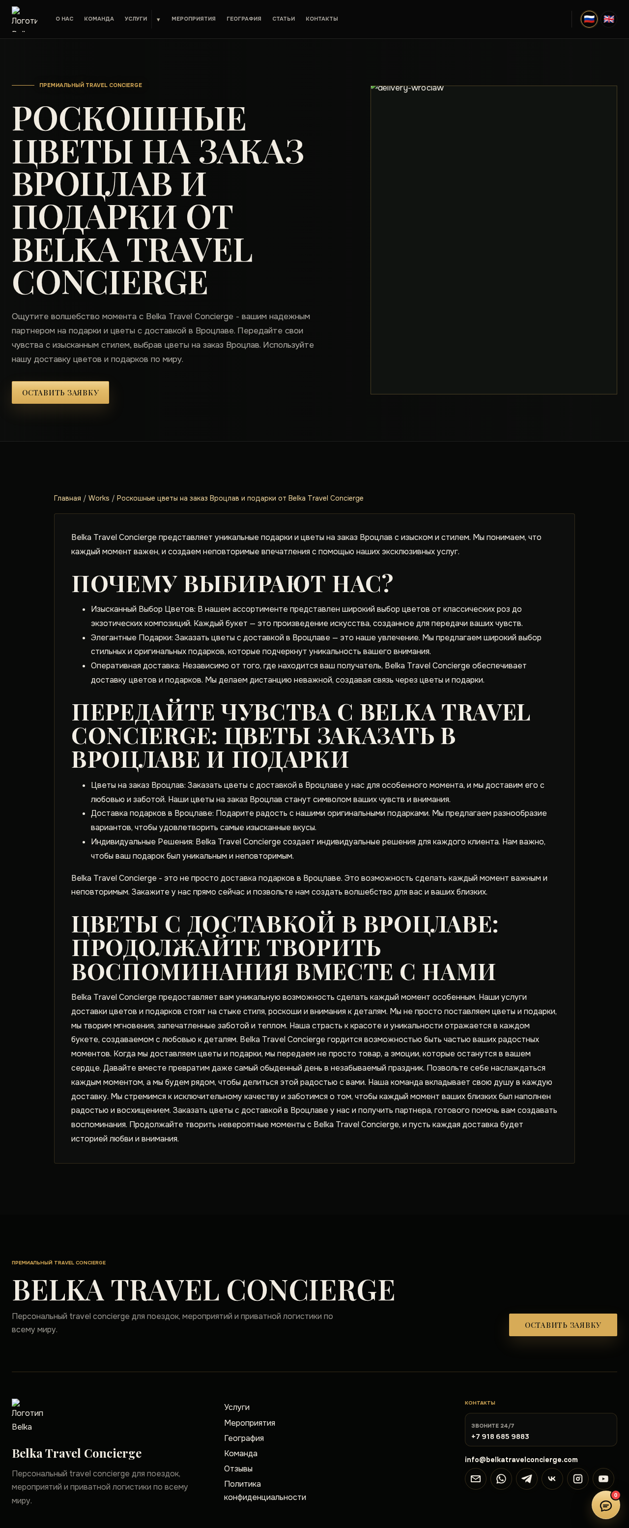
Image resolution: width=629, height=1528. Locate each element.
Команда (99, 18)
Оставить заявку (60, 392)
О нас (64, 18)
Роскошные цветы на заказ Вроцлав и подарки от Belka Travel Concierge (240, 498)
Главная (67, 498)
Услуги (136, 18)
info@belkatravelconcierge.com (521, 1459)
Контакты (322, 18)
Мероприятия (194, 18)
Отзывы (238, 1469)
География (244, 18)
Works (99, 498)
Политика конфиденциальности (265, 1490)
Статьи (283, 18)
